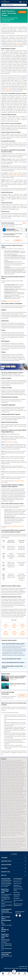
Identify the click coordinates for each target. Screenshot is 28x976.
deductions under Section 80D (16, 174)
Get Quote (22, 12)
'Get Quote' (9, 442)
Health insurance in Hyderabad (6, 633)
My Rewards (9, 974)
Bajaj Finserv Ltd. (17, 881)
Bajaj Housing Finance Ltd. (17, 895)
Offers (19, 974)
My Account (25, 974)
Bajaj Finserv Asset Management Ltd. (18, 904)
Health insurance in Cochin (14, 633)
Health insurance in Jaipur (14, 626)
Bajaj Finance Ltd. (18, 883)
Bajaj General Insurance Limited (18, 886)
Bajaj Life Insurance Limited (18, 889)
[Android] (16, 915)
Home (3, 974)
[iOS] (20, 915)
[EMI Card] (20, 2)
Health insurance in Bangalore (22, 633)
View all (24, 223)
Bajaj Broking (17, 898)
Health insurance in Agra (6, 626)
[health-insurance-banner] (14, 367)
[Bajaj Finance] (6, 2)
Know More (7, 240)
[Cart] (26, 2)
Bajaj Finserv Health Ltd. (18, 901)
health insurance (17, 43)
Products (14, 972)
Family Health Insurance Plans (13, 301)
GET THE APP (22, 695)
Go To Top (14, 854)
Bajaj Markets (17, 892)
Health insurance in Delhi (22, 626)
